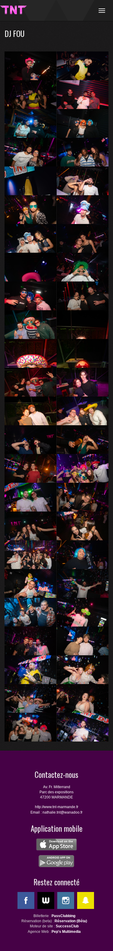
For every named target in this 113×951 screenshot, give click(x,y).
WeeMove (45, 900)
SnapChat (85, 900)
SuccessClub (67, 926)
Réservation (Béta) (71, 921)
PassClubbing (63, 916)
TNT (13, 10)
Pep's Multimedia (66, 932)
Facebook (25, 900)
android (56, 861)
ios (56, 844)
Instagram (65, 900)
